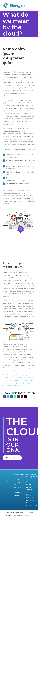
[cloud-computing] (19, 322)
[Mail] (25, 396)
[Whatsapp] (15, 396)
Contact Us (18, 495)
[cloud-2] (19, 211)
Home (16, 479)
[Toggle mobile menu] (34, 5)
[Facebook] (4, 396)
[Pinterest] (22, 396)
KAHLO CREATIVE (26, 627)
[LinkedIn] (11, 396)
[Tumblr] (18, 396)
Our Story (17, 482)
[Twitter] (8, 396)
